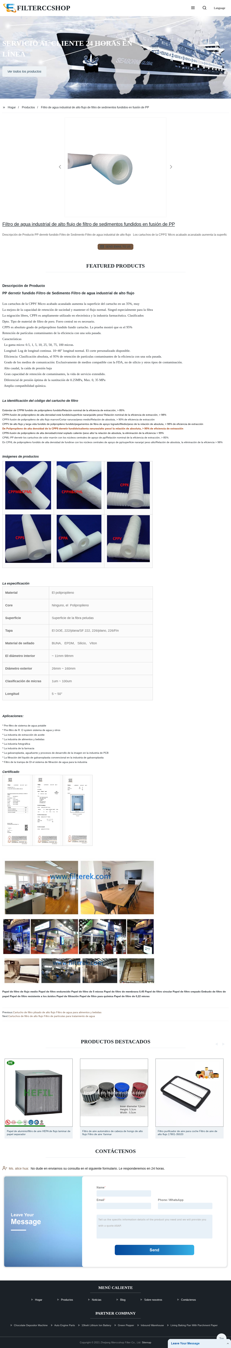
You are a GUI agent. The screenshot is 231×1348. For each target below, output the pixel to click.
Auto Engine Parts (64, 1325)
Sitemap (146, 1342)
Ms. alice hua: (19, 1168)
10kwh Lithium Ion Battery (96, 1325)
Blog (122, 1299)
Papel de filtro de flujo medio (20, 991)
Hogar (12, 107)
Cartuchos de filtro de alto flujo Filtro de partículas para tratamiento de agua (51, 1016)
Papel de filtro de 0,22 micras (132, 996)
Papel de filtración (67, 996)
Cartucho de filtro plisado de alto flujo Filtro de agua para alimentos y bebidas (57, 1012)
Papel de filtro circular (158, 991)
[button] (193, 8)
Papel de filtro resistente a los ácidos (33, 996)
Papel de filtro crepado (187, 991)
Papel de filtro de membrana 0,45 (124, 991)
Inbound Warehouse (152, 1325)
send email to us (118, 246)
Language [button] (219, 8)
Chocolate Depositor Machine (31, 1325)
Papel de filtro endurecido (55, 991)
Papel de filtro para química (96, 996)
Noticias (96, 1299)
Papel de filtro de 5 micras (87, 991)
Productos (28, 107)
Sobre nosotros (153, 1299)
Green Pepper (126, 1325)
